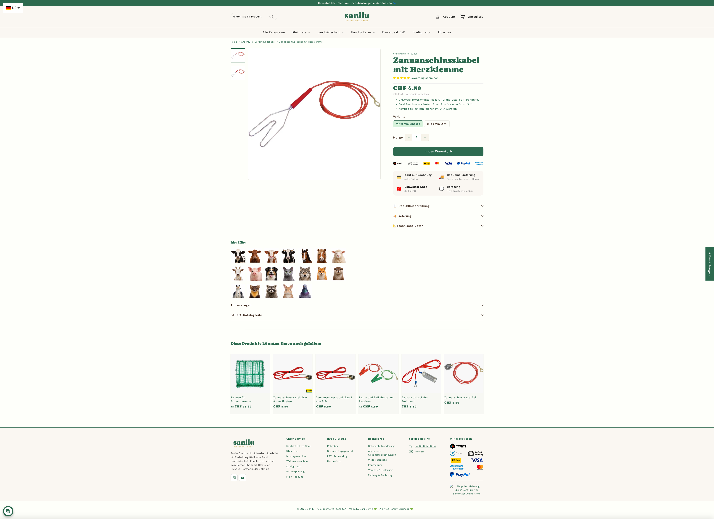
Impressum (375, 465)
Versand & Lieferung (380, 470)
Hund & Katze (361, 32)
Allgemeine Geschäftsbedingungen (382, 452)
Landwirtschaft (329, 32)
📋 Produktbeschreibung (411, 206)
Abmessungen (241, 305)
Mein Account (294, 476)
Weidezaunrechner (297, 461)
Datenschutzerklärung (381, 446)
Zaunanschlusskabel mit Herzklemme (301, 41)
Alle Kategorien (273, 32)
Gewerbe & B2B (393, 32)
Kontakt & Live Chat (298, 446)
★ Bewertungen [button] (710, 264)
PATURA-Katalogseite (246, 315)
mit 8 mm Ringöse (408, 123)
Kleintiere (300, 32)
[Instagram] (234, 477)
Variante (399, 116)
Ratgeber (332, 446)
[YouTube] (242, 477)
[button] (402, 78)
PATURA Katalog (337, 456)
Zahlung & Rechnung (380, 475)
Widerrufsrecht (377, 459)
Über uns (445, 32)
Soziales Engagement (340, 451)
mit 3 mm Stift (437, 123)
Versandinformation (417, 94)
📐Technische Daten (408, 226)
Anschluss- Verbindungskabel (258, 41)
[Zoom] (314, 114)
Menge (398, 137)
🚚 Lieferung (402, 216)
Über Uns (292, 451)
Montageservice (296, 456)
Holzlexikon (334, 461)
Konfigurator (422, 32)
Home (234, 41)
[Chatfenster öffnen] (8, 511)
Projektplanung (295, 471)
